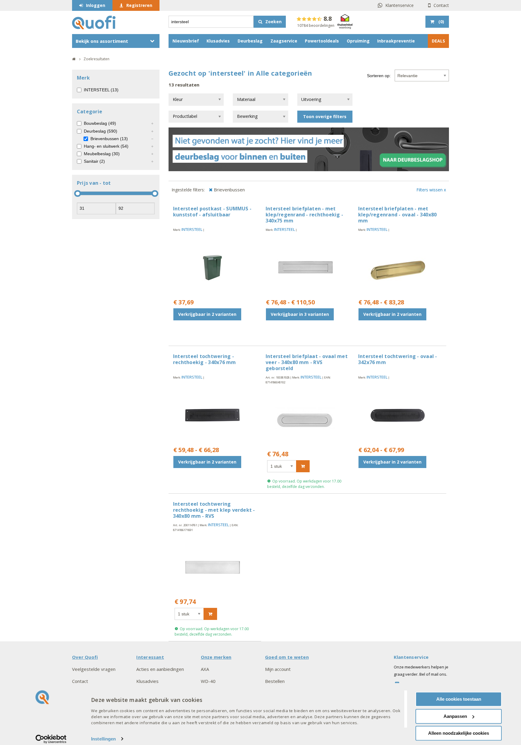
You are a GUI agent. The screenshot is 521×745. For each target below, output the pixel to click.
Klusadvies (218, 41)
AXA (205, 669)
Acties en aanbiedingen (160, 669)
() (441, 21)
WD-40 (208, 681)
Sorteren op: (379, 75)
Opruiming (358, 41)
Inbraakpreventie (396, 41)
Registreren (139, 5)
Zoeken (273, 21)
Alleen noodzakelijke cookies (458, 733)
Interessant (150, 657)
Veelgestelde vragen (93, 669)
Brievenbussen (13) (109, 138)
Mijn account (278, 669)
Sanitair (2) (94, 161)
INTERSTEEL (192, 229)
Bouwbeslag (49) (100, 123)
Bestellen (275, 681)
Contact (441, 5)
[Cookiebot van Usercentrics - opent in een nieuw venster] (51, 738)
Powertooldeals (322, 41)
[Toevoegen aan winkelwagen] (303, 466)
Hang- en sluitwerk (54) (106, 146)
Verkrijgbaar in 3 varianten (300, 314)
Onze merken (216, 657)
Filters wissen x (431, 190)
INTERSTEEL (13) (101, 89)
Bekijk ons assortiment (102, 41)
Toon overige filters (324, 116)
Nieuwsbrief (185, 41)
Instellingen (103, 738)
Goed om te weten (287, 657)
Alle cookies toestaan (458, 699)
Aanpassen (455, 716)
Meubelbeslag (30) (102, 153)
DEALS (438, 41)
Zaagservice (283, 41)
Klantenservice (399, 5)
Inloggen (95, 5)
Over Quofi (85, 657)
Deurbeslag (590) (100, 131)
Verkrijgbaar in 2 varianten (207, 314)
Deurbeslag (250, 41)
